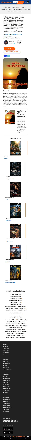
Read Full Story (9, 48)
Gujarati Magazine (22, 306)
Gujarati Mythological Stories (15, 327)
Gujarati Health (10, 321)
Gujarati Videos (6, 363)
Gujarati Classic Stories (15, 302)
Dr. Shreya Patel (9, 199)
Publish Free (20, 2)
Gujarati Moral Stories (15, 316)
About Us (5, 344)
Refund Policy (6, 352)
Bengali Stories (6, 405)
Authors (5, 365)
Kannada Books (6, 390)
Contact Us (5, 346)
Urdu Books (5, 392)
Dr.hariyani (9, 220)
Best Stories (5, 359)
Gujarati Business (22, 331)
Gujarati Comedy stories (10, 306)
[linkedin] (16, 421)
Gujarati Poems (9, 308)
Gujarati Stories (6, 399)
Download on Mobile (13, 51)
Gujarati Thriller (21, 329)
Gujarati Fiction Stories (16, 34)
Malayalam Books (7, 388)
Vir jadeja (8, 261)
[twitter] (10, 421)
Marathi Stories (6, 401)
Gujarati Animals (20, 333)
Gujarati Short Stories (16, 294)
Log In (26, 2)
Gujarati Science (20, 335)
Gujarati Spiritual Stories (15, 296)
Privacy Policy (6, 348)
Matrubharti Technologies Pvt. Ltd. (18, 436)
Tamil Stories (6, 409)
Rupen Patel (10, 179)
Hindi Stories (6, 397)
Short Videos (6, 367)
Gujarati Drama (22, 310)
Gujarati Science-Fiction (10, 331)
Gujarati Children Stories (15, 304)
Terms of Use (6, 350)
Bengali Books (6, 386)
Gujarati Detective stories (15, 314)
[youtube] (13, 421)
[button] (16, 2)
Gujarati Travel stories (20, 308)
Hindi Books (5, 376)
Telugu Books (6, 384)
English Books (6, 374)
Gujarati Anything (10, 337)
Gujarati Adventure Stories (15, 317)
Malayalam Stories (7, 407)
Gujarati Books (6, 378)
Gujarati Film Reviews (21, 325)
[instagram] (7, 421)
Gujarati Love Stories (15, 312)
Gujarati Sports (10, 333)
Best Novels (5, 361)
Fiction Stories (19, 43)
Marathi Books (6, 380)
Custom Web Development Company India (20, 438)
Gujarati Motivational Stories (15, 300)
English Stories (6, 403)
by (4, 158)
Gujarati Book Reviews (11, 329)
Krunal (6, 158)
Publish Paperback (7, 369)
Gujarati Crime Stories (20, 337)
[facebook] (4, 421)
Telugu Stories (6, 411)
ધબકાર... (7, 34)
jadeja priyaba (9, 241)
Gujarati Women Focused (11, 310)
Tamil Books (5, 382)
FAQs (4, 354)
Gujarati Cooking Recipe (11, 323)
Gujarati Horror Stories (10, 325)
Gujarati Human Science (10, 319)
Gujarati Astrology (11, 335)
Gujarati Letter (21, 323)
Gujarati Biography (19, 321)
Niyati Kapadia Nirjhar (10, 282)
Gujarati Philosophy (21, 319)
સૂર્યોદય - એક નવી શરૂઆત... (22, 114)
